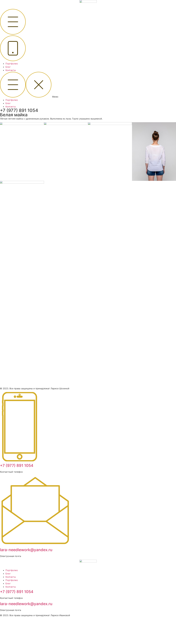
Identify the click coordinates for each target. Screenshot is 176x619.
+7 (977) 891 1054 (19, 110)
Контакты (11, 70)
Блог (8, 66)
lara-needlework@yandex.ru (26, 549)
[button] (88, 85)
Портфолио (12, 63)
